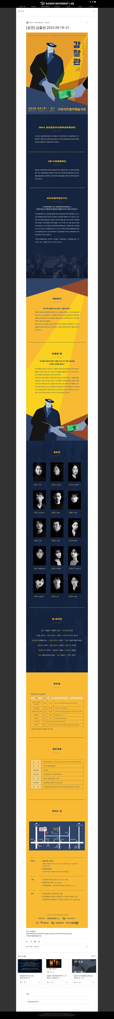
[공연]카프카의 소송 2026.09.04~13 (26, 977)
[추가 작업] (87, 23)
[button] (94, 11)
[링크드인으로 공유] (35, 941)
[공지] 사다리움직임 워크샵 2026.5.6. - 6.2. (83, 977)
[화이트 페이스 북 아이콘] (93, 2)
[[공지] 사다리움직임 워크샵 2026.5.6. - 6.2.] (84, 966)
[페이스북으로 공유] (27, 941)
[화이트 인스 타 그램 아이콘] (90, 2)
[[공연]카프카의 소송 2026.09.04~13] (30, 966)
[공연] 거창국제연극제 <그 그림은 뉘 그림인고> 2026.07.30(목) (57, 977)
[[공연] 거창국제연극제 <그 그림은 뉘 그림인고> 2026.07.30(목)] (57, 966)
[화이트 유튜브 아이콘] (95, 2)
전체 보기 (93, 956)
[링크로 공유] (39, 941)
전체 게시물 (21, 11)
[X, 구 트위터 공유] (31, 941)
